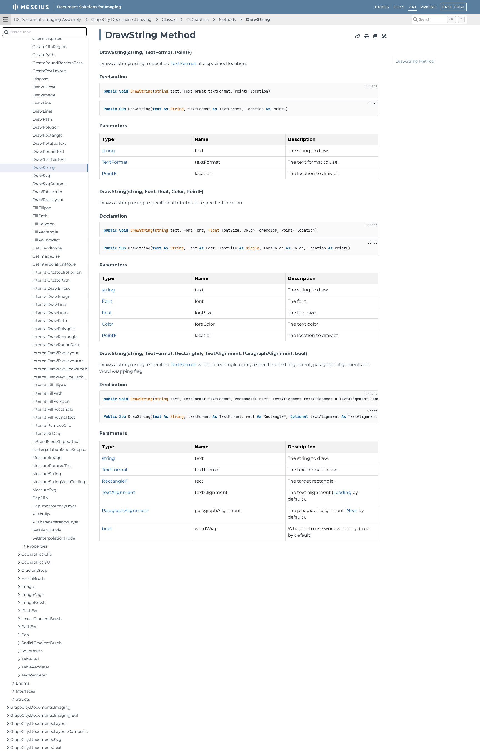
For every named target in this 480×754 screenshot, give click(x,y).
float (107, 312)
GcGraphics (197, 19)
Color (107, 324)
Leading (342, 492)
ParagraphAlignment (125, 510)
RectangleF (115, 481)
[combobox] (44, 31)
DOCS (399, 7)
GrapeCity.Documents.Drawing (121, 19)
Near (352, 510)
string (108, 150)
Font (107, 301)
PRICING (428, 7)
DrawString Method (415, 61)
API (412, 7)
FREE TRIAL (453, 6)
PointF (109, 173)
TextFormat (183, 63)
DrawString (258, 19)
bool (107, 528)
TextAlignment (118, 492)
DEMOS (382, 7)
